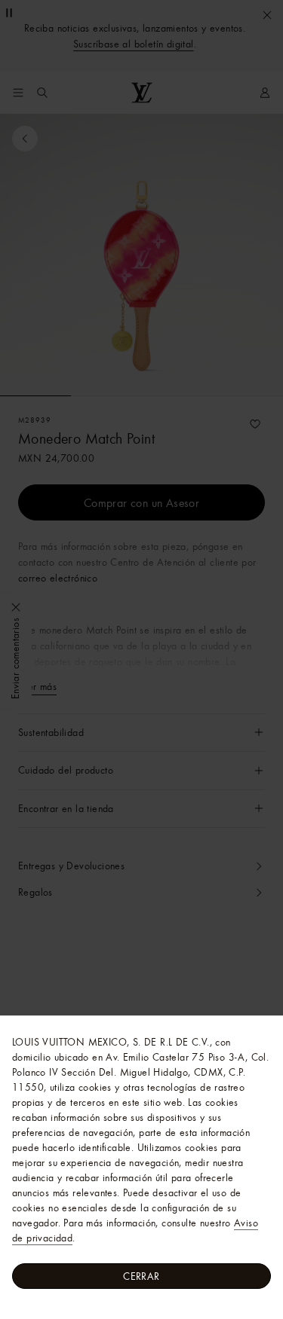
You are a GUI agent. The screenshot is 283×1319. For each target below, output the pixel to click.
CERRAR (141, 1276)
